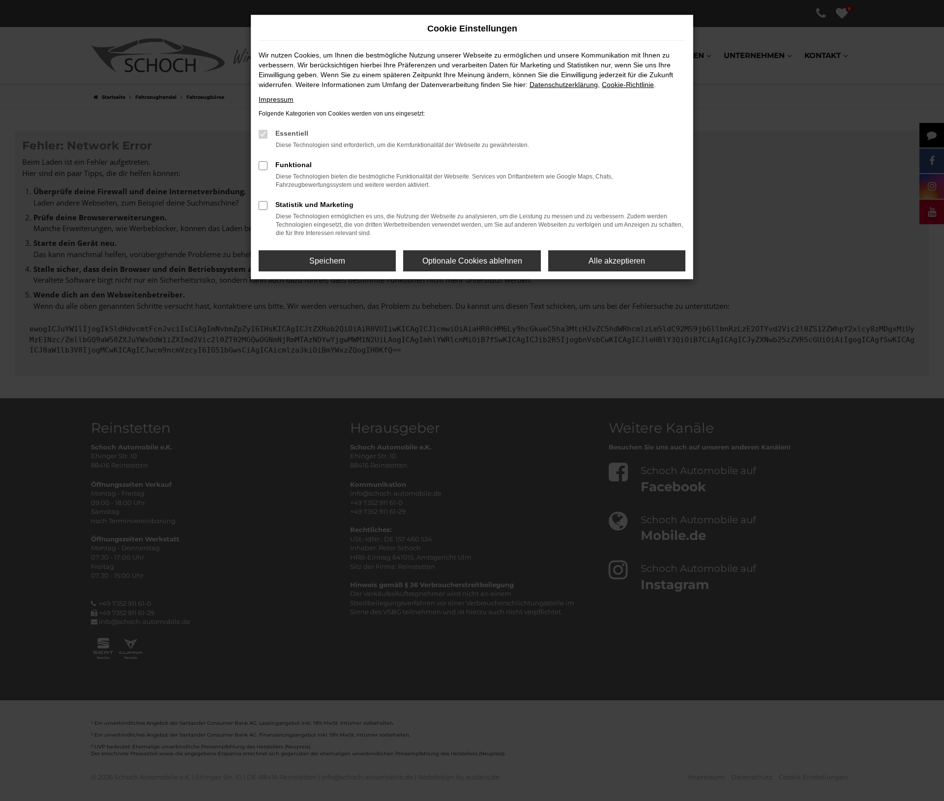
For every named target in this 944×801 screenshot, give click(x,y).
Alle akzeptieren (617, 261)
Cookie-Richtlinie (628, 85)
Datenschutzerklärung (564, 85)
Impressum (276, 99)
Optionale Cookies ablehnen (472, 261)
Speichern (327, 261)
